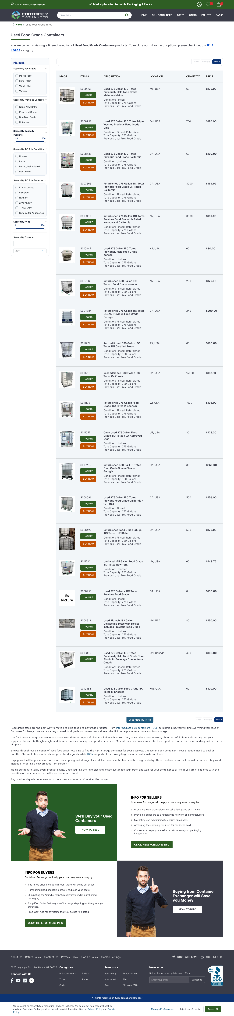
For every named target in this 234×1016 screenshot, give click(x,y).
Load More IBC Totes (140, 719)
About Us (16, 957)
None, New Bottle (28, 107)
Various (23, 91)
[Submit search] (127, 15)
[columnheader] (67, 76)
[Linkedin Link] (25, 980)
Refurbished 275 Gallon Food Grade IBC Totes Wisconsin (121, 404)
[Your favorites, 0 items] (208, 4)
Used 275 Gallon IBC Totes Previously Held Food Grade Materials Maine (120, 92)
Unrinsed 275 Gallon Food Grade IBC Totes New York (123, 563)
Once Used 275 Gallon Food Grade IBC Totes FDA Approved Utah (122, 435)
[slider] (15, 141)
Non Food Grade (27, 117)
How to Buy (110, 973)
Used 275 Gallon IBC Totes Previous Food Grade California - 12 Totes (123, 500)
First (196, 61)
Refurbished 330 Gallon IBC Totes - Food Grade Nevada (120, 282)
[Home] (30, 15)
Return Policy (33, 957)
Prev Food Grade (28, 112)
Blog (106, 985)
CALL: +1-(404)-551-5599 (30, 4)
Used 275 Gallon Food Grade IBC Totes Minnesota (123, 690)
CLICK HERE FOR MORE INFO (151, 844)
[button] (30, 69)
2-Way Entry (25, 202)
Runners (23, 197)
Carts (193, 15)
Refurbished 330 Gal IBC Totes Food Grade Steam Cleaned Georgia (122, 468)
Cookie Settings (111, 957)
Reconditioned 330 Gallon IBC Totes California (121, 374)
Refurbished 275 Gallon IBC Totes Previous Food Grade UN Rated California (124, 186)
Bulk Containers (162, 15)
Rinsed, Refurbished (29, 166)
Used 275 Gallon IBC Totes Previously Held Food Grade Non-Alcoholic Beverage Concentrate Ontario (123, 657)
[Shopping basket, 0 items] (219, 4)
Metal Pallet (25, 80)
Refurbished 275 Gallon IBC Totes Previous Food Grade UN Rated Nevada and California (124, 219)
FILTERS (19, 62)
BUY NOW (88, 102)
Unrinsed (23, 156)
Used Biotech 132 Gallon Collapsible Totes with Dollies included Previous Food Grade (121, 623)
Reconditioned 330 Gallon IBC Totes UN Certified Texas (121, 345)
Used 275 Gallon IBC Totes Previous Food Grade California (122, 155)
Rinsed (22, 161)
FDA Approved (26, 187)
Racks (219, 15)
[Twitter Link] (31, 980)
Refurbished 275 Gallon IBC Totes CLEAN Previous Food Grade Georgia (124, 314)
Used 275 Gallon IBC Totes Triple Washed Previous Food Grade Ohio (123, 124)
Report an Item (130, 973)
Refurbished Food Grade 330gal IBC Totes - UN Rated (122, 531)
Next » (217, 61)
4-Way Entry (25, 207)
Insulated (24, 192)
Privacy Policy (69, 957)
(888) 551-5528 (187, 957)
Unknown (24, 122)
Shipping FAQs (130, 985)
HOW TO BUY (187, 909)
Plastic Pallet (25, 75)
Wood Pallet (25, 86)
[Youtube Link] (18, 980)
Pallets (206, 15)
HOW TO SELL (90, 829)
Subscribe (197, 979)
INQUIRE (88, 95)
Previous (206, 61)
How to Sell (110, 979)
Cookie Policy (89, 957)
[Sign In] (199, 4)
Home (143, 15)
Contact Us (51, 957)
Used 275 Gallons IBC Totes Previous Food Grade (120, 593)
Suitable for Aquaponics (31, 213)
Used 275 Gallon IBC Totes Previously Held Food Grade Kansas (120, 251)
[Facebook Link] (12, 980)
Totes (180, 15)
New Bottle (25, 171)
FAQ (125, 979)
